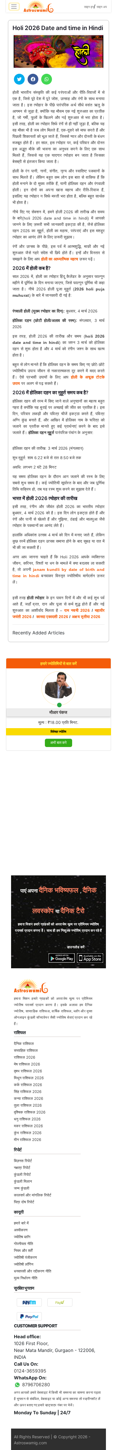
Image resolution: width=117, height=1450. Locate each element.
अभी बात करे (58, 742)
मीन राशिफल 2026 (27, 1139)
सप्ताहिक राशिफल (26, 1050)
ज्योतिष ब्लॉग (22, 1236)
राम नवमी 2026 (77, 610)
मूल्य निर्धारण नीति (25, 1278)
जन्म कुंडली (21, 1188)
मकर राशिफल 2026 (28, 1126)
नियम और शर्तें (23, 1250)
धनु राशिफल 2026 (27, 1119)
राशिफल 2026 (24, 1057)
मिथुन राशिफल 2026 (29, 1077)
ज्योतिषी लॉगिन (23, 1264)
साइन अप (102, 7)
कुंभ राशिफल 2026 (27, 1132)
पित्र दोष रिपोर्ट (24, 1202)
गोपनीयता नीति (23, 1243)
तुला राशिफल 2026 (28, 1105)
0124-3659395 (30, 1371)
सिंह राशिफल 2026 (27, 1091)
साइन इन (89, 7)
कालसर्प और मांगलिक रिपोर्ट (32, 1195)
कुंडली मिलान (23, 1181)
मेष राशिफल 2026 (27, 1064)
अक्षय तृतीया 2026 (87, 616)
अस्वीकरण (21, 1230)
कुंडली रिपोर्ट (22, 1174)
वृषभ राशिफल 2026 (28, 1071)
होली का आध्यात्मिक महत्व (59, 259)
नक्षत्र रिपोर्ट (22, 1167)
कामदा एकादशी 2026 (52, 616)
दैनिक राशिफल (24, 1043)
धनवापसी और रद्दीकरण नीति (32, 1271)
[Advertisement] (58, 814)
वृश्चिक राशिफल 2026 (29, 1112)
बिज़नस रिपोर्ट (23, 1160)
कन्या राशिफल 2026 (28, 1098)
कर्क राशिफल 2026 (28, 1084)
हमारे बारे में (21, 1223)
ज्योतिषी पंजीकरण (25, 1257)
